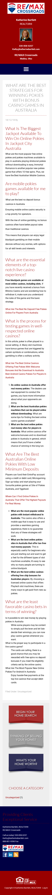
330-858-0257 (21, 835)
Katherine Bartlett (26, 8)
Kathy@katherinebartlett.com (15, 838)
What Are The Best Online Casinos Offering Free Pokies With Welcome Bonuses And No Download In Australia (24, 367)
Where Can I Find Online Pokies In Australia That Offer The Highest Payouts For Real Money (25, 500)
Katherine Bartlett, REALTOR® (28, 888)
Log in (45, 888)
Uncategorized (12, 797)
